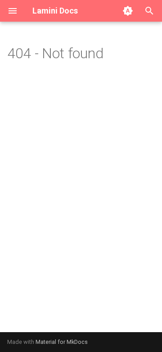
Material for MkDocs (62, 341)
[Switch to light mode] (128, 11)
